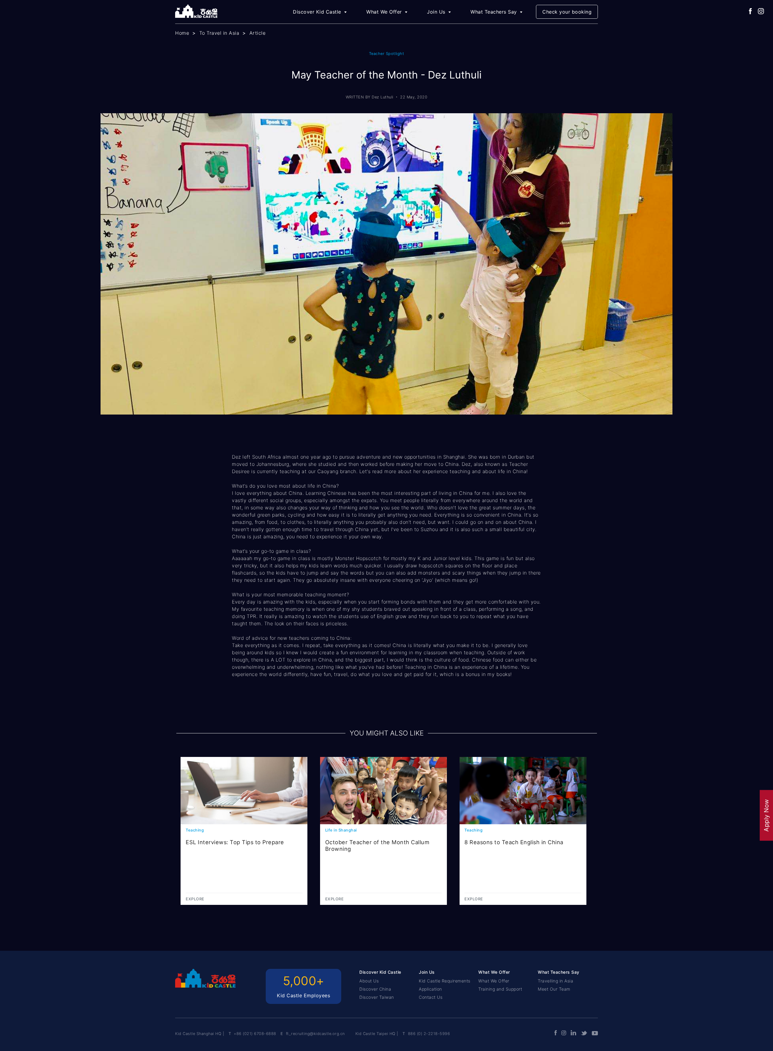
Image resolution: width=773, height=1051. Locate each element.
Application (430, 989)
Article (257, 33)
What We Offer (493, 980)
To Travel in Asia (219, 33)
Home (182, 33)
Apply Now (766, 815)
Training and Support (500, 989)
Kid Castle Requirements (444, 980)
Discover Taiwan (376, 997)
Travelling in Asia (555, 980)
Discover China (375, 989)
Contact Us (430, 997)
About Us (369, 980)
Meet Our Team (554, 989)
